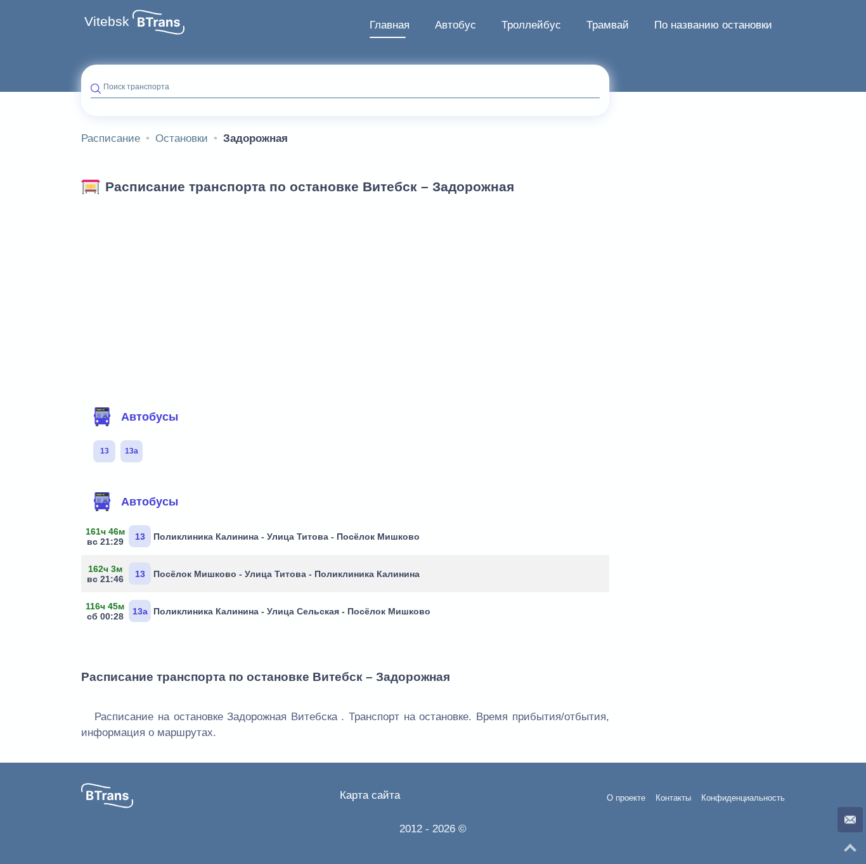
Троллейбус (531, 25)
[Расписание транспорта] (158, 22)
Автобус (455, 25)
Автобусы (149, 416)
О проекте (626, 798)
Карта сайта (370, 795)
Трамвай (607, 25)
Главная (390, 25)
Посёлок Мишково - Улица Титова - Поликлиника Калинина (255, 574)
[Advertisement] (345, 296)
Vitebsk (106, 21)
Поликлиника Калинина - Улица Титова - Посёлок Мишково (255, 536)
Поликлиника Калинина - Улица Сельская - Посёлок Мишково (260, 611)
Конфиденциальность (743, 798)
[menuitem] (389, 25)
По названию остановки (713, 25)
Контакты (673, 798)
